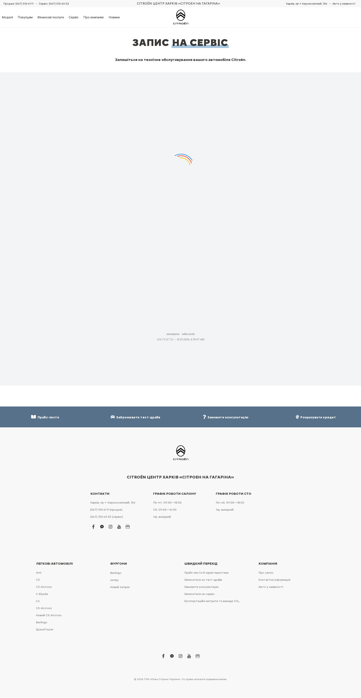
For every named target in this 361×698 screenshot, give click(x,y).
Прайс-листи (47, 417)
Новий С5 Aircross (49, 615)
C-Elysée (42, 594)
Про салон (265, 572)
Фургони (118, 563)
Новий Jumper (120, 587)
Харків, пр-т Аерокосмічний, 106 (306, 3)
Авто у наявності (343, 3)
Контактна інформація (274, 580)
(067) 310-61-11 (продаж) (106, 509)
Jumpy (114, 580)
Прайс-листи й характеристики (206, 572)
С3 (38, 580)
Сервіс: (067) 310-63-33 (54, 3)
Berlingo (41, 622)
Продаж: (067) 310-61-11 (18, 3)
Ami (38, 572)
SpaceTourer (44, 629)
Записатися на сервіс (199, 594)
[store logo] (180, 17)
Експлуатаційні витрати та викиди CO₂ (211, 601)
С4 (38, 601)
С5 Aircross (44, 608)
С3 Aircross (44, 587)
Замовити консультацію (201, 587)
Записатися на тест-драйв (203, 580)
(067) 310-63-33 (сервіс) (106, 517)
